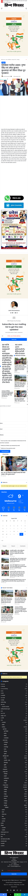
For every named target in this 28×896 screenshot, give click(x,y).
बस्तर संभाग (5, 740)
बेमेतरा (5, 735)
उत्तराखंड (2, 700)
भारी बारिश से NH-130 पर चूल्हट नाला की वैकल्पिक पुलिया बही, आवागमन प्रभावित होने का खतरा (18, 560)
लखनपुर (3, 62)
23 (2, 534)
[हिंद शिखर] (14, 5)
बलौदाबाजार (6, 778)
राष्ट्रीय (2, 823)
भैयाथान (6, 807)
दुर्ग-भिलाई (6, 731)
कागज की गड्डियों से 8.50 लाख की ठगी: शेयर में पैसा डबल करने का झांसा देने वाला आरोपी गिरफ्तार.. (18, 566)
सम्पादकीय (2, 843)
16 (2, 531)
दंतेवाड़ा (5, 744)
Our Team (22, 884)
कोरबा (5, 758)
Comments (22, 546)
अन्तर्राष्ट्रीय (3, 695)
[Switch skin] (26, 8)
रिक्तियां (2, 825)
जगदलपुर (6, 742)
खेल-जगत (2, 704)
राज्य (2, 720)
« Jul (2, 540)
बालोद (5, 733)
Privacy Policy (17, 884)
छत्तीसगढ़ (3, 726)
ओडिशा (3, 724)
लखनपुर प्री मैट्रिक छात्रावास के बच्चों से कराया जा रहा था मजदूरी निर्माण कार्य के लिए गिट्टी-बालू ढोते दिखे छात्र (13, 580)
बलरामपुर (6, 796)
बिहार (3, 816)
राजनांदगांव (6, 738)
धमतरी (5, 776)
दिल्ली (3, 812)
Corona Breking (4, 688)
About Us (6, 884)
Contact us (10, 884)
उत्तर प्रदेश (3, 697)
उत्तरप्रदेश (4, 722)
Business (3, 684)
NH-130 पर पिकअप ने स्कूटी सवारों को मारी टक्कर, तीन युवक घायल (13, 473)
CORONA (3, 686)
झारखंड (3, 809)
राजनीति (2, 717)
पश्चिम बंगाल (4, 814)
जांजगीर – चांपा (7, 760)
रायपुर (5, 782)
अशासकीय (4, 827)
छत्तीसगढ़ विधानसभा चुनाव (5, 708)
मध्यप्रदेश (3, 818)
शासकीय (3, 829)
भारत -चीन (3, 713)
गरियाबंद (5, 773)
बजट (2, 711)
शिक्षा (2, 836)
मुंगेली (5, 764)
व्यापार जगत (3, 834)
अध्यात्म (2, 693)
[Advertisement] (14, 112)
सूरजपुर (5, 805)
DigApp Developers (18, 882)
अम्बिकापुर (6, 787)
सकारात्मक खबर (4, 841)
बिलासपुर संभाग (6, 756)
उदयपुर (5, 789)
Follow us (4, 673)
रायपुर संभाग (5, 771)
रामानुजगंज (5, 769)
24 (6, 534)
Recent (13, 546)
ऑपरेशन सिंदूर (3, 702)
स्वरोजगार (2, 845)
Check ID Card (14, 886)
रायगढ (5, 767)
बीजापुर (5, 751)
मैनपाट (5, 798)
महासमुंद (5, 780)
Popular (4, 546)
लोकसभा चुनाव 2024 (5, 832)
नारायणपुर (6, 747)
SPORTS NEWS (5, 706)
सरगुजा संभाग (5, 785)
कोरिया (5, 791)
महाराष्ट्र (3, 821)
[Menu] (1, 8)
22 (25, 531)
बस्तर (5, 749)
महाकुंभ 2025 (3, 715)
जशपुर (5, 794)
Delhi (2, 690)
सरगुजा (5, 803)
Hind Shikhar (22, 880)
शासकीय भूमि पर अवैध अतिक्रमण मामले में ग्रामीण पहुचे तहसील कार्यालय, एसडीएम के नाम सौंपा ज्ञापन (17, 552)
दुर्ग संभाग (4, 729)
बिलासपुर (6, 762)
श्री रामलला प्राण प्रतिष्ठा (5, 838)
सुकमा (5, 753)
